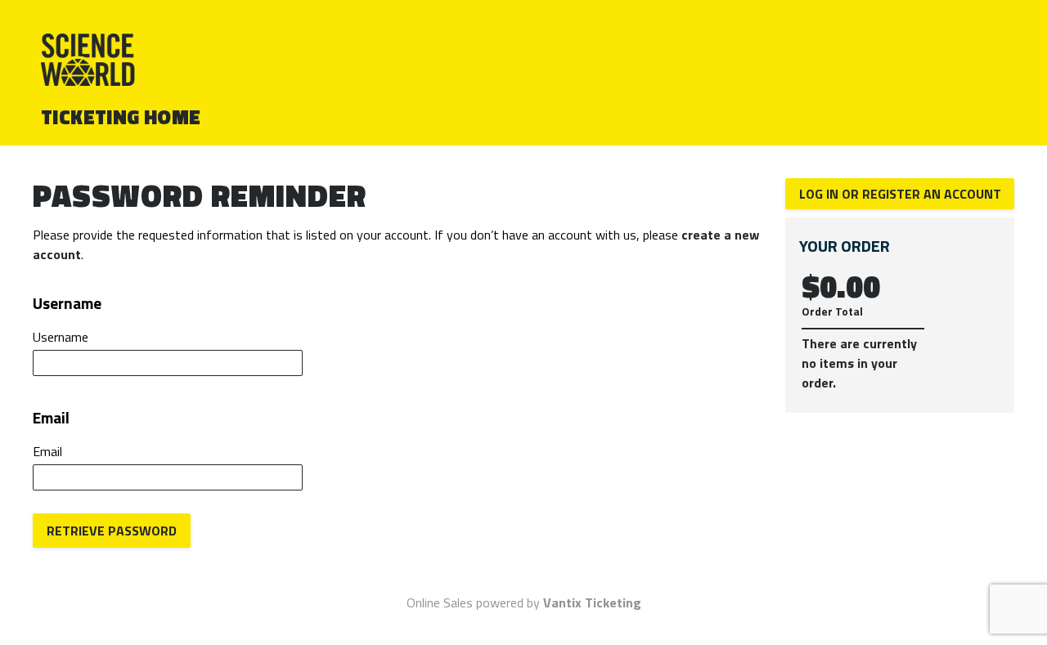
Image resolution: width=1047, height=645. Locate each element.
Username (60, 337)
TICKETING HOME (121, 117)
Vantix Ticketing (592, 602)
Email (47, 451)
